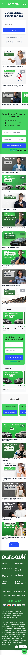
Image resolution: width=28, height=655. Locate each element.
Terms (23, 595)
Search (14, 30)
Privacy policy (7, 595)
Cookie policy (16, 595)
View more (14, 544)
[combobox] (14, 140)
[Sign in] (26, 4)
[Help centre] (23, 4)
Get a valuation (10, 412)
